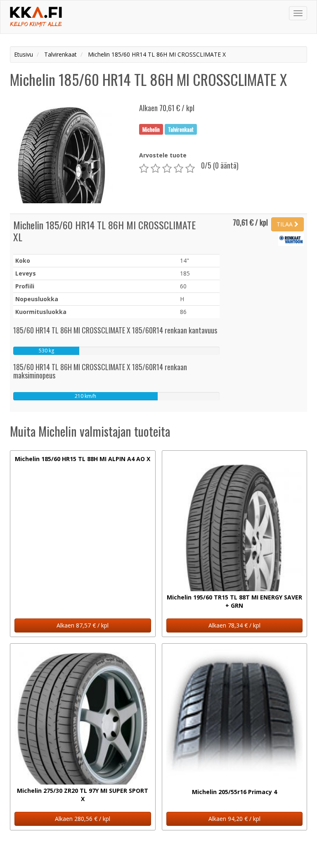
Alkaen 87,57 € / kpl (83, 625)
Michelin (151, 129)
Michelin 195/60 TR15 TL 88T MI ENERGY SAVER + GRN (234, 601)
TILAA (285, 224)
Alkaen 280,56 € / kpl (82, 819)
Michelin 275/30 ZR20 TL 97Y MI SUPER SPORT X (82, 795)
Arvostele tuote (163, 155)
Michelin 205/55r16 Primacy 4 (234, 792)
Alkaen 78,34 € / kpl (234, 625)
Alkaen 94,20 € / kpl (234, 819)
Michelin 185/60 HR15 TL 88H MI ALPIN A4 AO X (82, 459)
